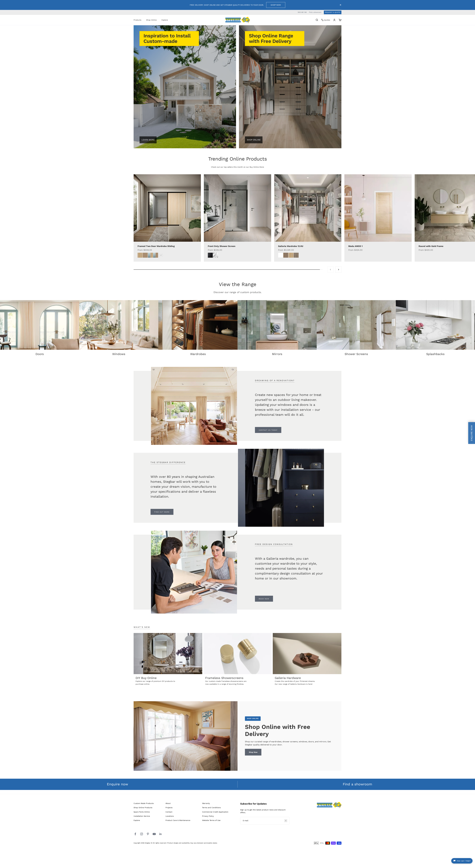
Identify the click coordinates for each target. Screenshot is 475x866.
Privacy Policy (208, 816)
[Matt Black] (210, 255)
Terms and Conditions (211, 808)
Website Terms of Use (211, 820)
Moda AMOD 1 (355, 246)
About (168, 803)
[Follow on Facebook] (135, 834)
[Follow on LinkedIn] (160, 834)
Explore (165, 20)
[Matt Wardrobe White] (280, 255)
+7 (161, 255)
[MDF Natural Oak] (140, 255)
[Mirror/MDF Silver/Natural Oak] (150, 255)
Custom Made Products (144, 803)
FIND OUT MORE (162, 512)
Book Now (264, 599)
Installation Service (142, 816)
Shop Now (276, 5)
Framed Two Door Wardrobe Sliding (156, 246)
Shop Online (151, 20)
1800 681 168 (302, 12)
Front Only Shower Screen (221, 246)
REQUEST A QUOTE (332, 12)
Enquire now (117, 784)
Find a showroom (315, 12)
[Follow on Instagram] (141, 834)
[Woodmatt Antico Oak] (296, 255)
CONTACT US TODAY (268, 430)
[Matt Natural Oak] (290, 255)
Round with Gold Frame (431, 246)
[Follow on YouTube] (154, 834)
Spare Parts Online (142, 812)
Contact (169, 812)
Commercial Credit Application (215, 812)
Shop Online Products (143, 808)
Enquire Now (471, 433)
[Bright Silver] (215, 255)
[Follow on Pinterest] (148, 834)
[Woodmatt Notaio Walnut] (285, 255)
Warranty (206, 803)
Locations (170, 816)
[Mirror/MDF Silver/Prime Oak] (155, 255)
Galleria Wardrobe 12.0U (290, 246)
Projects (169, 808)
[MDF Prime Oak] (145, 255)
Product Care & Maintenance (178, 820)
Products (137, 20)
